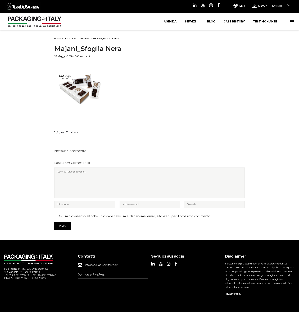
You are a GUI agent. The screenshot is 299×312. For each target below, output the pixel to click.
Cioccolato (71, 38)
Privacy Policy (233, 293)
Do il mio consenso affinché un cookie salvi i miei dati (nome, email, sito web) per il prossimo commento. (134, 216)
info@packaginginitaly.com (101, 265)
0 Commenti (82, 56)
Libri (242, 5)
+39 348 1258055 (95, 274)
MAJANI (85, 38)
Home (57, 38)
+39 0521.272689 (19, 275)
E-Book (262, 5)
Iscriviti (277, 5)
